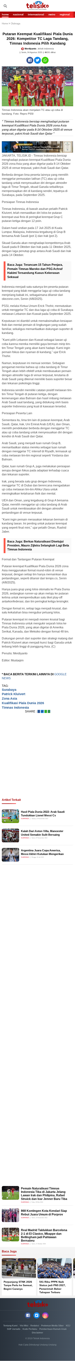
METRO (51, 14)
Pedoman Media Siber (52, 1325)
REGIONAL (65, 14)
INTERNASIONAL (36, 14)
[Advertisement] (37, 760)
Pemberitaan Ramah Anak (53, 1329)
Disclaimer (37, 1332)
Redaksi (34, 1325)
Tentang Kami (10, 1325)
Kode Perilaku (30, 1329)
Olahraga (15, 24)
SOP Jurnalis (13, 1329)
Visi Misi (24, 1325)
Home (5, 24)
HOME (5, 14)
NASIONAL (18, 14)
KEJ (68, 1325)
